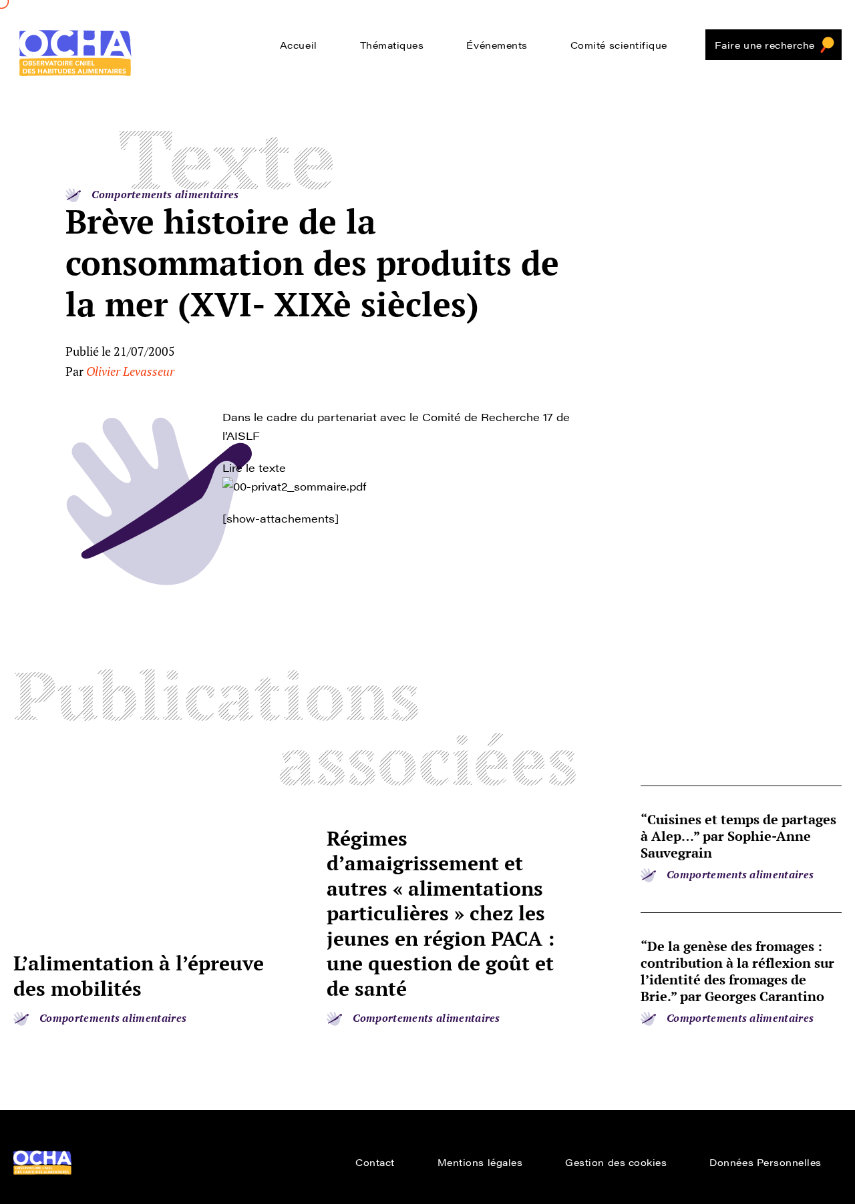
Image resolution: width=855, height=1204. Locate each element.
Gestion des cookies (616, 1162)
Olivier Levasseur (130, 371)
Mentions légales (480, 1162)
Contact (375, 1162)
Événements (496, 44)
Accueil (298, 44)
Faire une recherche (765, 44)
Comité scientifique (618, 44)
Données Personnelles (765, 1162)
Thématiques (392, 44)
